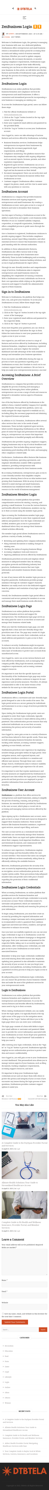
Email (4, 1291)
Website (5, 1302)
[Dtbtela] (24, 1467)
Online (7, 1387)
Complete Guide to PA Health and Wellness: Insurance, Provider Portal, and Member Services (21, 1225)
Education (9, 1351)
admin (11, 34)
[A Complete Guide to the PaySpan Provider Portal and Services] (24, 1125)
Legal (18, 1149)
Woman (8, 1403)
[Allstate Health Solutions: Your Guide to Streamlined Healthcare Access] (24, 1165)
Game (7, 1366)
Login (7, 1382)
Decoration (9, 1346)
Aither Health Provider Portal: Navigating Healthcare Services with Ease (20, 1444)
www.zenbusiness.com (13, 114)
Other (7, 1392)
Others (7, 37)
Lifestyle (8, 1377)
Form (7, 1361)
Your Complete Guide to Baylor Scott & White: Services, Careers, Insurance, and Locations (22, 1452)
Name (5, 1280)
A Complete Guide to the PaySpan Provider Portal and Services (23, 1420)
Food (6, 1356)
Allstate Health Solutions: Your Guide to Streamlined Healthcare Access (20, 1184)
